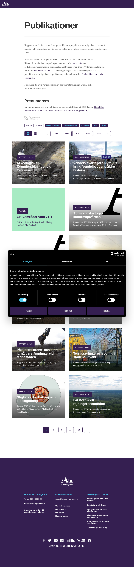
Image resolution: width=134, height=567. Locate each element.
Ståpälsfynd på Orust (96, 505)
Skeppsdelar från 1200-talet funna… (97, 510)
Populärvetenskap (70, 125)
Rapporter (85, 125)
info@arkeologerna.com (34, 503)
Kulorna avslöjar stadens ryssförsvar (98, 522)
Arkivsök (78, 63)
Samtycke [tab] (27, 262)
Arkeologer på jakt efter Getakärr (97, 499)
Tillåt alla (105, 311)
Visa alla (29, 125)
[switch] (52, 300)
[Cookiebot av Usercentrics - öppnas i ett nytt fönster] (112, 254)
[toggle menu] (130, 3)
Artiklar (39, 125)
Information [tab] (67, 262)
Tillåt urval (67, 311)
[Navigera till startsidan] (67, 485)
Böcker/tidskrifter (52, 125)
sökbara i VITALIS (43, 70)
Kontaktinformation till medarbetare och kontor (34, 511)
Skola (95, 125)
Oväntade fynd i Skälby (97, 528)
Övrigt (104, 125)
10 (79, 430)
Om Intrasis (60, 509)
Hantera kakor (61, 516)
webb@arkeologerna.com (66, 499)
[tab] (67, 133)
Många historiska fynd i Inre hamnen (97, 516)
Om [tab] (106, 262)
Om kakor (59, 513)
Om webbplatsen (62, 506)
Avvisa (29, 311)
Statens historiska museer (67, 546)
